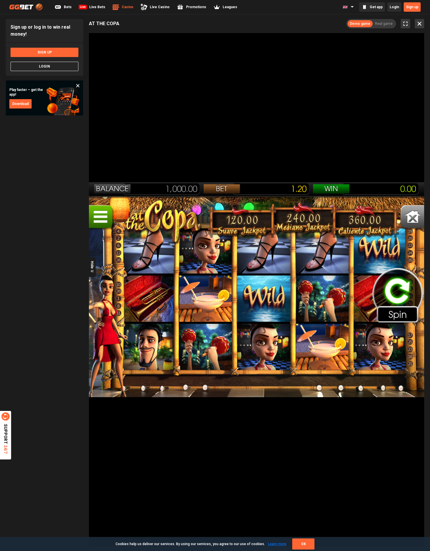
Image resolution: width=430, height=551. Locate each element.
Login (394, 7)
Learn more (277, 544)
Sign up (412, 7)
